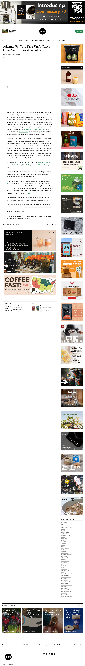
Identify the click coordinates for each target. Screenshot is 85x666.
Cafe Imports (64, 533)
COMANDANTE (65, 538)
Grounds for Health (44, 162)
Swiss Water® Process (66, 591)
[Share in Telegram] (52, 224)
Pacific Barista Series (66, 577)
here (8, 183)
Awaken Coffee (23, 132)
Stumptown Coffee (65, 590)
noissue (63, 572)
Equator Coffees (65, 548)
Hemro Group (64, 553)
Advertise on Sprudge (41, 645)
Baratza (63, 529)
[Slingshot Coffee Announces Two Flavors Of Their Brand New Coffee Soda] (43, 307)
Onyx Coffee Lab (65, 575)
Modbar (63, 567)
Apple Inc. (63, 525)
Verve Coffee (64, 593)
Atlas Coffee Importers (66, 527)
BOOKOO (63, 530)
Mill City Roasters (65, 566)
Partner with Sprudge (66, 596)
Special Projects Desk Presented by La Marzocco (13, 31)
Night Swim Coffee (65, 570)
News (4, 54)
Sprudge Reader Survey (60, 645)
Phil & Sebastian (65, 580)
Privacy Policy (78, 645)
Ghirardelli (63, 551)
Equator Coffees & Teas (14, 165)
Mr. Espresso (64, 569)
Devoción (63, 545)
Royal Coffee (27, 129)
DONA (62, 546)
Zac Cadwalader (12, 204)
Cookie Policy (5, 649)
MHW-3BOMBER (65, 562)
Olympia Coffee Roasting (67, 574)
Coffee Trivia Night (39, 129)
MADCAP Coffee (65, 561)
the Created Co (36, 165)
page (28, 193)
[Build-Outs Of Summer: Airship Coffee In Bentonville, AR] (16, 307)
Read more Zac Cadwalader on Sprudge (38, 207)
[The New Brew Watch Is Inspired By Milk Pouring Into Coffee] (53, 620)
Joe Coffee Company (66, 554)
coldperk (63, 537)
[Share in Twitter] (50, 224)
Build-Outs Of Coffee (17, 309)
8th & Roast (64, 522)
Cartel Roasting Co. (65, 535)
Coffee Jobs (26, 645)
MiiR (62, 564)
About (3, 645)
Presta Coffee (64, 583)
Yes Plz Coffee (64, 594)
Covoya (63, 540)
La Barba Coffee (65, 558)
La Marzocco (64, 559)
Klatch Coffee (64, 556)
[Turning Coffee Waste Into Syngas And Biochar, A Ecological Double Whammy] (32, 620)
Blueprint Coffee (65, 532)
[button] (2, 40)
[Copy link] (55, 224)
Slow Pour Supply (65, 588)
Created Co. (64, 541)
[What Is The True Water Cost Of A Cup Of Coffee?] (11, 620)
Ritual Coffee (26, 165)
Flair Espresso (64, 549)
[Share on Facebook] (47, 224)
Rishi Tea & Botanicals (66, 585)
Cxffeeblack (64, 543)
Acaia (62, 524)
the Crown (45, 165)
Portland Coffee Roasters (67, 582)
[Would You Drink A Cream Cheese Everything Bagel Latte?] (73, 620)
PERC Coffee (64, 578)
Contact (14, 645)
